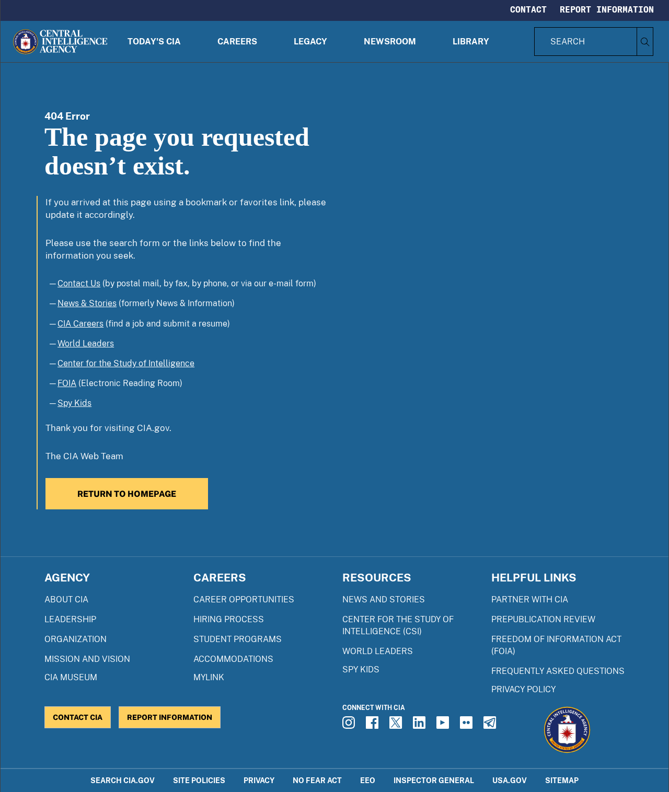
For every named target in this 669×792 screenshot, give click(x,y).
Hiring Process (228, 619)
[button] (154, 42)
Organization (75, 639)
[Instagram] (350, 726)
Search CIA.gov (122, 780)
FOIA (66, 383)
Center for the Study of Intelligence (125, 363)
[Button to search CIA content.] (645, 41)
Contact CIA (77, 717)
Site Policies (199, 780)
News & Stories (87, 303)
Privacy (259, 780)
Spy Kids (74, 403)
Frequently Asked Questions (558, 671)
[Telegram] (491, 726)
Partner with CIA (529, 599)
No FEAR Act (317, 780)
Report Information (607, 9)
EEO (367, 780)
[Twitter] (397, 726)
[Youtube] (444, 726)
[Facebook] (374, 726)
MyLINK (208, 677)
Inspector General (434, 780)
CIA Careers (80, 324)
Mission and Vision (87, 659)
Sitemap (562, 780)
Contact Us (78, 283)
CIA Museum (70, 677)
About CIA (66, 599)
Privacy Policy (523, 689)
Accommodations (233, 659)
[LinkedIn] (421, 726)
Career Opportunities (243, 599)
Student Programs (237, 639)
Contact (528, 9)
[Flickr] (468, 726)
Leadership (70, 619)
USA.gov (509, 780)
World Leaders (85, 343)
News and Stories (383, 599)
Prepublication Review (543, 619)
